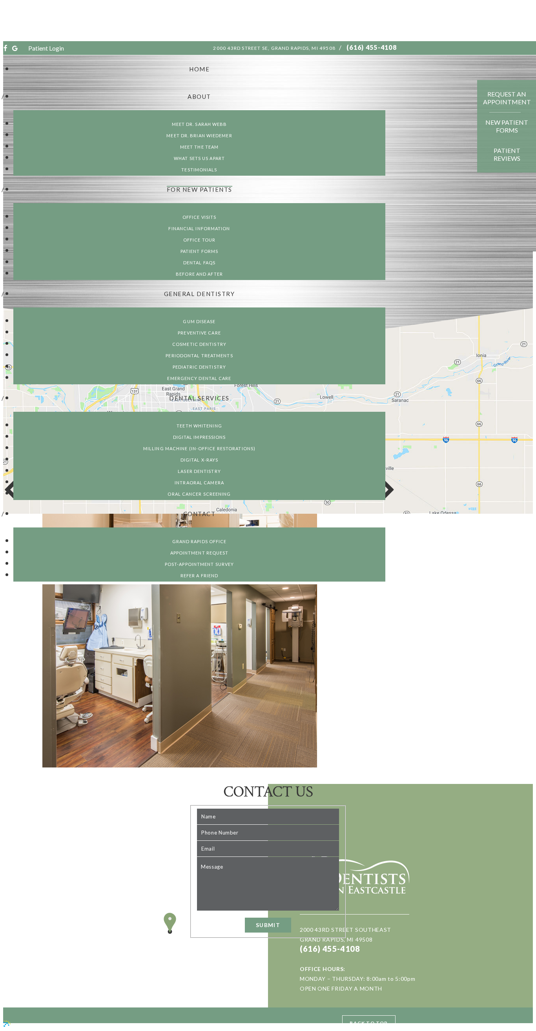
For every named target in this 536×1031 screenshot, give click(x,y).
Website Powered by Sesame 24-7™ (62, 1024)
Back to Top (369, 1023)
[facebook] (5, 48)
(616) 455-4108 (371, 47)
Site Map (129, 1025)
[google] (15, 48)
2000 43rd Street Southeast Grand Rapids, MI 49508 (345, 934)
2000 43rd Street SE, (274, 48)
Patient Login (46, 48)
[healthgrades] (23, 48)
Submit (268, 925)
